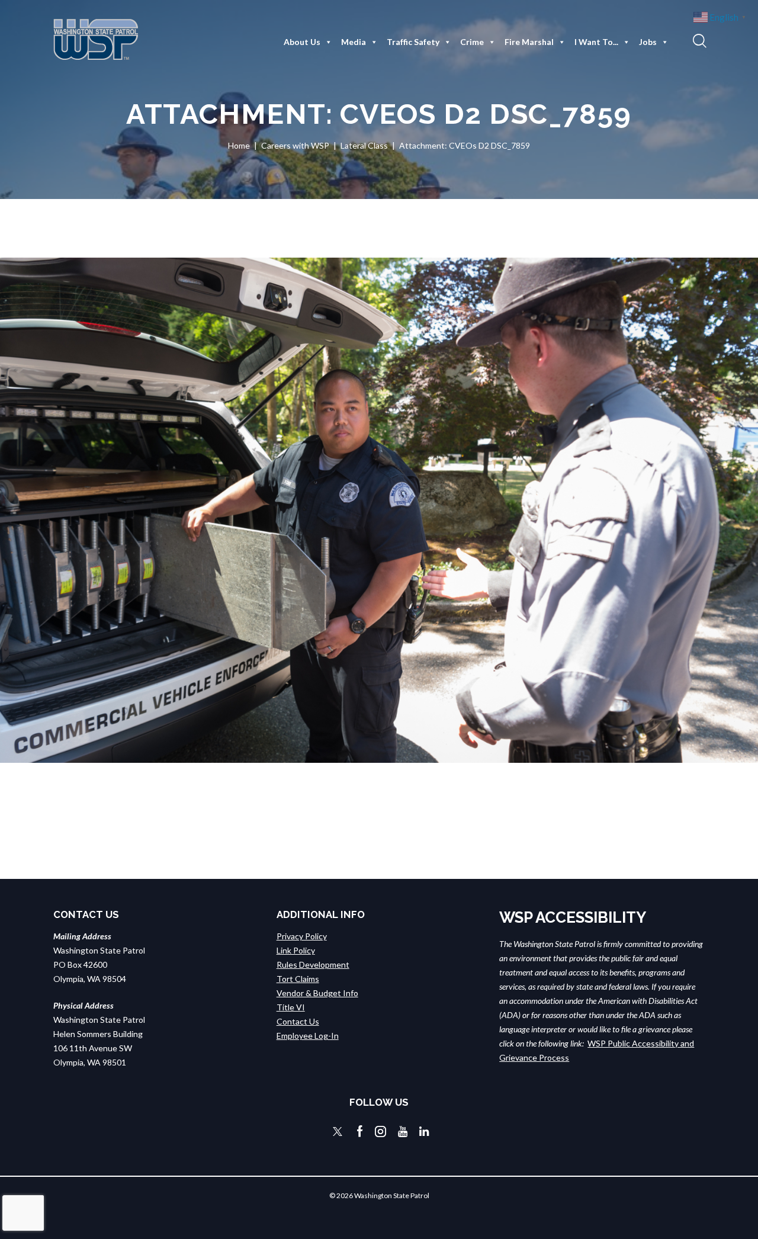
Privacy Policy (302, 936)
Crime (472, 42)
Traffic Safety (413, 42)
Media (353, 42)
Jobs (648, 42)
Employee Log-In (308, 1036)
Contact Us (298, 1021)
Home (239, 145)
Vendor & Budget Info (317, 993)
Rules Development (313, 964)
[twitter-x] (337, 1131)
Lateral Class (364, 145)
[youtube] (402, 1131)
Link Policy (296, 950)
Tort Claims (298, 979)
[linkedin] (424, 1131)
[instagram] (380, 1131)
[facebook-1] (360, 1131)
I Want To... (596, 42)
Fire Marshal (529, 42)
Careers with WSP (295, 145)
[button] (698, 40)
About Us (302, 42)
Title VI (291, 1007)
